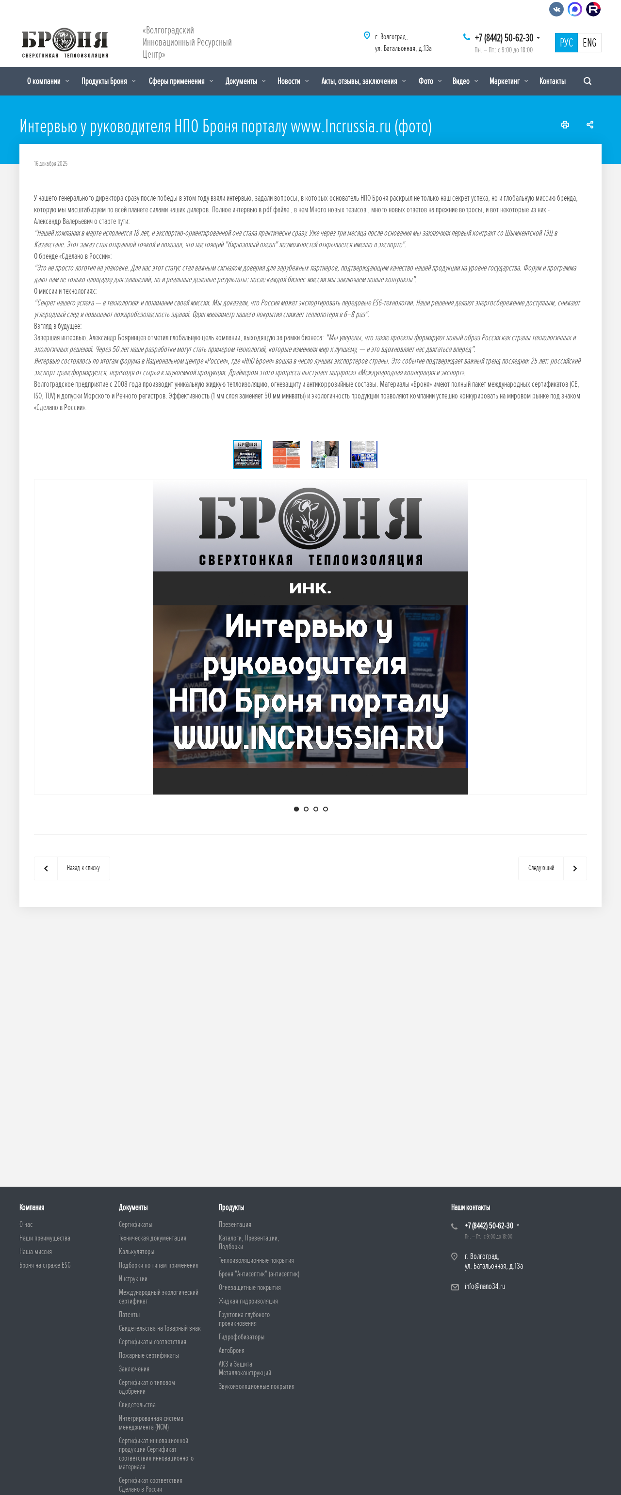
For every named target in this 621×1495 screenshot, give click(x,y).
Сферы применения (177, 81)
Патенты (129, 1315)
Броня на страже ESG (45, 1265)
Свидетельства (137, 1405)
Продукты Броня (105, 81)
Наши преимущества (44, 1238)
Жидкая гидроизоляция (248, 1301)
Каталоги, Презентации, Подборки (249, 1242)
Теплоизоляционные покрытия (256, 1260)
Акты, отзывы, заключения (360, 81)
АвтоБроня (232, 1350)
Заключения (134, 1369)
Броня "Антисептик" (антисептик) (259, 1274)
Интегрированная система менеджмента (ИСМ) (151, 1423)
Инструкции (133, 1279)
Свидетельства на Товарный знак (160, 1328)
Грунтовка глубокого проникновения (244, 1319)
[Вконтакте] (556, 9)
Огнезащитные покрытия (250, 1287)
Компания (31, 1207)
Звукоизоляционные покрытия (256, 1386)
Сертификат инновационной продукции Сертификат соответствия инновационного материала (156, 1454)
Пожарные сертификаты (149, 1355)
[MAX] (575, 9)
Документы (242, 81)
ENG (590, 43)
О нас (26, 1224)
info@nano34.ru (485, 1286)
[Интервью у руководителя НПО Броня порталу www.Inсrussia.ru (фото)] (310, 636)
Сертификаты (135, 1224)
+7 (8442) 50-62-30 (504, 38)
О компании (44, 81)
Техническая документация (152, 1238)
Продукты (232, 1207)
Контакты (552, 81)
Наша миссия (35, 1251)
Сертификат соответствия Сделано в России (150, 1485)
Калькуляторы (136, 1251)
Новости (290, 81)
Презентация (235, 1224)
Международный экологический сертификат (158, 1297)
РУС (566, 43)
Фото (427, 81)
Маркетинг (505, 81)
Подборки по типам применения (158, 1265)
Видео (462, 81)
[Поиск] (587, 81)
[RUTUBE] (593, 9)
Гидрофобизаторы (241, 1337)
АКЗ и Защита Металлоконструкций (245, 1368)
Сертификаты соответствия (152, 1342)
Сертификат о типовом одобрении (147, 1387)
